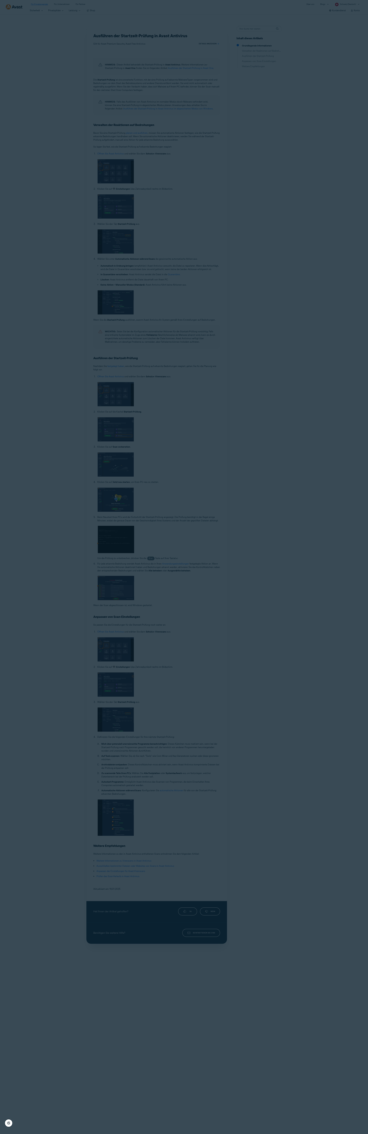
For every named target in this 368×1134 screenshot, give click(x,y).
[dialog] (184, 567)
